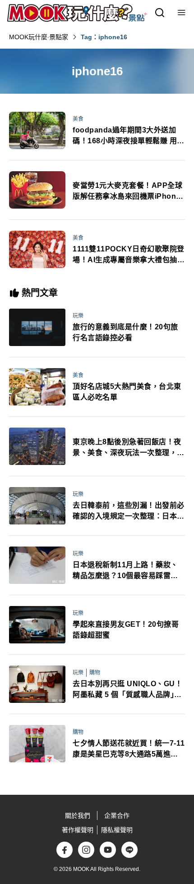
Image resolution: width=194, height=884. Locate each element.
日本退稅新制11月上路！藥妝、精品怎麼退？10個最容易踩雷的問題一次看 (125, 571)
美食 (78, 119)
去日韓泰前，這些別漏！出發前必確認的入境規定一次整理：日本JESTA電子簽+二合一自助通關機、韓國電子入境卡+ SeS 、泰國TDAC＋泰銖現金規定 (129, 511)
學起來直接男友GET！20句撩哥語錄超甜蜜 (126, 629)
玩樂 (78, 316)
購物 (94, 673)
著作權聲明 (77, 830)
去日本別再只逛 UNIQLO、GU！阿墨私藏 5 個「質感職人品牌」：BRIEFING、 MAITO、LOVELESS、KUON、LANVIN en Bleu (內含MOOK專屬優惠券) (128, 690)
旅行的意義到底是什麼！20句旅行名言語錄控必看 (125, 332)
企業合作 (116, 815)
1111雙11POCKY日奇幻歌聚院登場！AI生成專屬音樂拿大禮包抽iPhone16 (129, 255)
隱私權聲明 (117, 830)
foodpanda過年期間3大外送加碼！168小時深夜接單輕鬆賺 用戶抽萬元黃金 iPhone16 (129, 136)
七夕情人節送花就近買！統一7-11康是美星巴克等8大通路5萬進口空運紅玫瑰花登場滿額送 (129, 749)
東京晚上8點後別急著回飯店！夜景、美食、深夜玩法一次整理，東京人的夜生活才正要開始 (129, 448)
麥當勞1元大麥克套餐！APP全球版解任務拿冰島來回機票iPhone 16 (127, 192)
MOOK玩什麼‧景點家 (38, 37)
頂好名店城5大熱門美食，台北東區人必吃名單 (127, 392)
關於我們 (77, 815)
